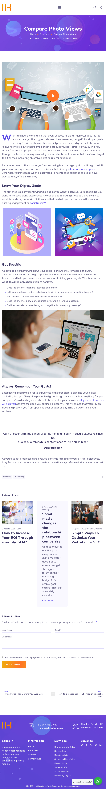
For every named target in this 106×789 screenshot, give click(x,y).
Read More (47, 600)
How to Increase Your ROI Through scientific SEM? (17, 538)
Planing (45, 510)
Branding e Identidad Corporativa (64, 749)
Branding (44, 34)
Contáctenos (34, 759)
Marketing (73, 38)
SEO (19, 529)
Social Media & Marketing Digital (62, 773)
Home (33, 34)
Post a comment (14, 664)
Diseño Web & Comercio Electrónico (64, 757)
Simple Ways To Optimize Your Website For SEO (85, 538)
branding (7, 477)
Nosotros (32, 746)
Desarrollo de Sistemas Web (61, 765)
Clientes (32, 754)
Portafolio (33, 750)
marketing (19, 477)
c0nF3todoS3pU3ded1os (51, 38)
